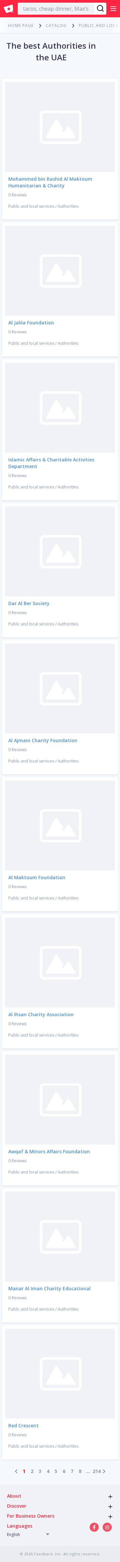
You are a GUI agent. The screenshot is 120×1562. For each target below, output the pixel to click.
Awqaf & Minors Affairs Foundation (49, 1151)
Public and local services (31, 206)
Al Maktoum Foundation (36, 877)
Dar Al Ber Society (29, 603)
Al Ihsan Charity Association (41, 1014)
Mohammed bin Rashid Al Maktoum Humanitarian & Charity (50, 182)
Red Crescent (23, 1425)
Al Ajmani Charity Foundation (42, 740)
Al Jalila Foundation (31, 322)
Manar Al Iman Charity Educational (49, 1288)
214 (96, 1471)
